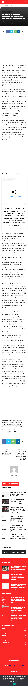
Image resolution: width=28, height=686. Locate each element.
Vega (15, 429)
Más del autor (6, 487)
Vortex (19, 429)
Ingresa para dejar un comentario (14, 552)
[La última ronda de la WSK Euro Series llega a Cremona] (5, 501)
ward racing (4, 431)
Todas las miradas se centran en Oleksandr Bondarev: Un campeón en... (18, 600)
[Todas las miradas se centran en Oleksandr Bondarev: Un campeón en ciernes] (5, 601)
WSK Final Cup (16, 431)
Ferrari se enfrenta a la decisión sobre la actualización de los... (18, 586)
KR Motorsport (19, 422)
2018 (10, 420)
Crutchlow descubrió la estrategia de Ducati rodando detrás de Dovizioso (21, 456)
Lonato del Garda (11, 424)
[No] (26, 680)
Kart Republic (5, 422)
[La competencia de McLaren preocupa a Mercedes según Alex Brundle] (5, 576)
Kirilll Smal (12, 422)
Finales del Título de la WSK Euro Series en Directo (18, 494)
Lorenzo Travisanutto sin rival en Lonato (7, 453)
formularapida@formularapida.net (17, 665)
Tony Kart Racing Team (7, 429)
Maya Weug (17, 228)
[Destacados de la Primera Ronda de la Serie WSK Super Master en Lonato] (5, 518)
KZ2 (3, 496)
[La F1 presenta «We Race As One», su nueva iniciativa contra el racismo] (5, 617)
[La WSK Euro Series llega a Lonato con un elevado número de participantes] (5, 509)
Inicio (2, 5)
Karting (6, 5)
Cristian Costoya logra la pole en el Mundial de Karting (17, 536)
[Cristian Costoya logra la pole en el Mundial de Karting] (5, 536)
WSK (10, 431)
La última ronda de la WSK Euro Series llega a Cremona (18, 501)
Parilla (9, 426)
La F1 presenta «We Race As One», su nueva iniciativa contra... (18, 617)
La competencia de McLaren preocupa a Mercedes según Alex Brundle (17, 577)
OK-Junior (11, 5)
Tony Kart (12, 428)
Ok (14, 683)
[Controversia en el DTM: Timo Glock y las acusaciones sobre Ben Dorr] (5, 568)
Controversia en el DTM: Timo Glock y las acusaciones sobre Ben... (18, 568)
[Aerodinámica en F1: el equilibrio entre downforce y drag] (5, 609)
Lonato (3, 424)
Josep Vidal (6, 23)
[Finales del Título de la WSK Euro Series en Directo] (5, 494)
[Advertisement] (14, 49)
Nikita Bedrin (19, 424)
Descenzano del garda (17, 420)
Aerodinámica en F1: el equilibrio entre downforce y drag (18, 609)
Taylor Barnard (5, 428)
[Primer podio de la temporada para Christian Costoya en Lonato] (5, 527)
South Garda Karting (17, 426)
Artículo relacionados (10, 484)
